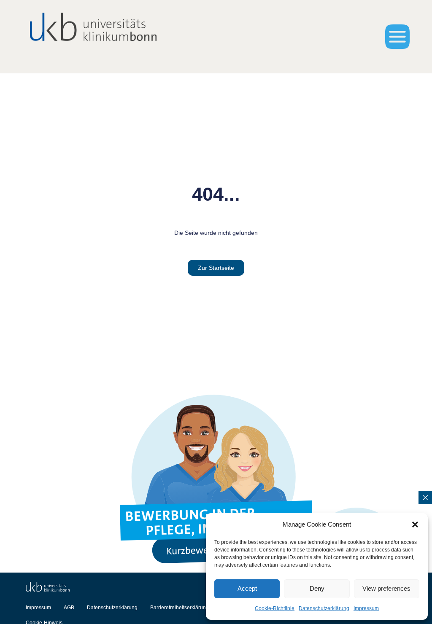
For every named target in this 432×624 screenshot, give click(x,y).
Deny (317, 588)
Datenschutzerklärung (324, 608)
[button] (415, 524)
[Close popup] (425, 497)
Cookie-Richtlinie (274, 608)
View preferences (386, 588)
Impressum (366, 608)
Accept (247, 588)
